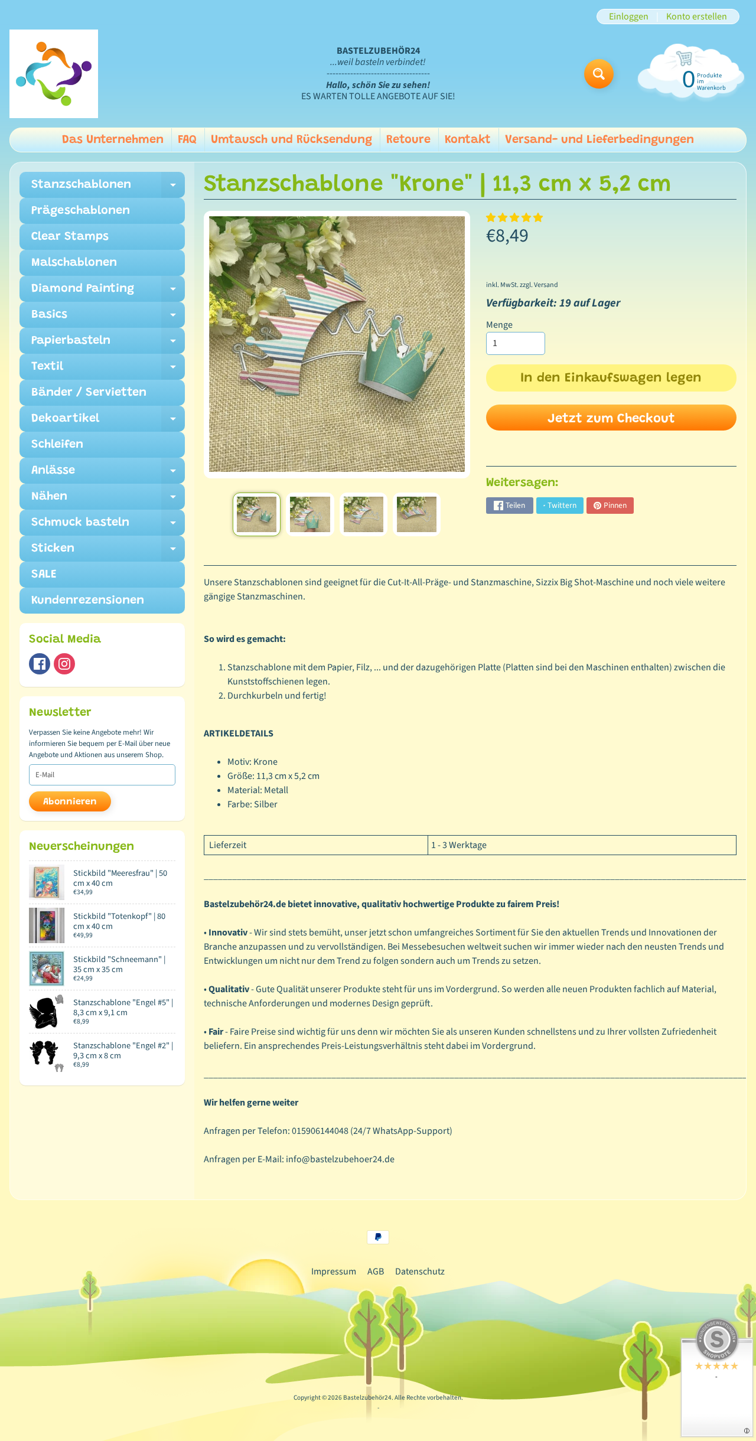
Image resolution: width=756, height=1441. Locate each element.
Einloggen (629, 16)
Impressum (333, 1271)
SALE (44, 575)
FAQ (187, 140)
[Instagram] (64, 663)
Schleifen (57, 445)
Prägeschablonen (80, 211)
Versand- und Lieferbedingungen (599, 140)
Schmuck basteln (108, 526)
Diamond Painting (108, 292)
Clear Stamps (70, 237)
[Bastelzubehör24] (53, 74)
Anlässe (108, 474)
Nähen (108, 500)
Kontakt (468, 140)
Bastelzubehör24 (367, 1397)
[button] (515, 217)
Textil (108, 370)
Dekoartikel (108, 422)
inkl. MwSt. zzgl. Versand (522, 285)
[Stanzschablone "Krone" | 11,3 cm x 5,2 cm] (257, 514)
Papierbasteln (108, 344)
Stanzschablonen (108, 188)
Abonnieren (70, 802)
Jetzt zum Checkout (611, 419)
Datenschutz (420, 1271)
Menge (499, 324)
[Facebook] (39, 663)
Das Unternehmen (113, 140)
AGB (375, 1271)
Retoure (408, 140)
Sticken (108, 552)
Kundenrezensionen (87, 601)
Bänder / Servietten (88, 393)
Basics (108, 318)
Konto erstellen (696, 16)
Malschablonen (74, 263)
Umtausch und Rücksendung (291, 140)
